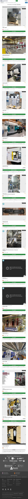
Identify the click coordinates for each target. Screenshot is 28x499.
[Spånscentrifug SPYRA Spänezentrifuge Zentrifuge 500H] (14, 184)
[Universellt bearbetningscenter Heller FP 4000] (14, 351)
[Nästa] (25, 17)
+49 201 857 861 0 (18, 472)
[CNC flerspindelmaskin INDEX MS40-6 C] (14, 128)
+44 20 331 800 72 (5, 472)
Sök (26, 2)
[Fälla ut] (14, 35)
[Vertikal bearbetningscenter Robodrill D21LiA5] (14, 156)
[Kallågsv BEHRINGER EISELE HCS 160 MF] (14, 379)
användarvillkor (18, 497)
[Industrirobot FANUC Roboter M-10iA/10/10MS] (14, 407)
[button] (27, 1)
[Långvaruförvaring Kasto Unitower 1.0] (14, 323)
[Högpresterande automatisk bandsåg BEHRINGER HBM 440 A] (14, 45)
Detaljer (14, 449)
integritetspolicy (14, 497)
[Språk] (26, 1)
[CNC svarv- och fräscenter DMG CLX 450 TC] (14, 73)
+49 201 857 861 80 (5, 473)
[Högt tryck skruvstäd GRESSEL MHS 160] (14, 211)
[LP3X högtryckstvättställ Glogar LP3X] (14, 100)
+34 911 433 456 (18, 473)
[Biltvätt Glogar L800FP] (14, 17)
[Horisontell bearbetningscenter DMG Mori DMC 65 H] (14, 435)
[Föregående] (2, 17)
